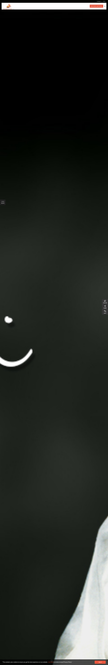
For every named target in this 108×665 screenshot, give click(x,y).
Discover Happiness (96, 6)
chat (105, 313)
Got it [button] (100, 662)
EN (104, 1)
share (105, 308)
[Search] (104, 6)
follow (105, 303)
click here (51, 662)
